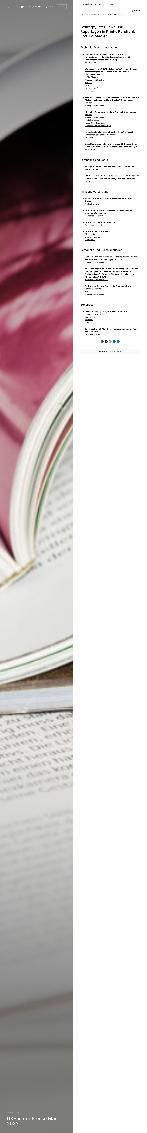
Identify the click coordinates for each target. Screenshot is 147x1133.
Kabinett (88, 82)
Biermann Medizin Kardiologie (98, 125)
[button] (49, 7)
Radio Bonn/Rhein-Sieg (95, 123)
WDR (87, 85)
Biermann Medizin (92, 237)
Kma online (90, 149)
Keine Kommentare (116, 14)
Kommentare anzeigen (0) (109, 351)
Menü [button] (61, 7)
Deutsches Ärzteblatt (94, 216)
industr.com (90, 239)
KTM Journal (90, 91)
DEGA (87, 181)
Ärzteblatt (89, 137)
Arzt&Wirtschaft (91, 169)
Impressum (84, 4)
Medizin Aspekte (92, 120)
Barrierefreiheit (111, 4)
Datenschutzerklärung (96, 4)
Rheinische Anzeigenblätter (96, 314)
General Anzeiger (92, 334)
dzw (87, 322)
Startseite (83, 11)
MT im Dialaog (91, 77)
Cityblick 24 (90, 234)
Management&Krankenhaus (96, 80)
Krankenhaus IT (91, 62)
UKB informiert (13, 1113)
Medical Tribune (92, 204)
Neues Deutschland (93, 225)
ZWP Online (90, 317)
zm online (89, 320)
